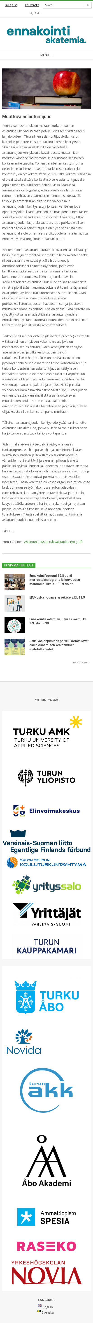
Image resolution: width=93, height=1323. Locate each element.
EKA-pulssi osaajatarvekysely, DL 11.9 (57, 597)
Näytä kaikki (81, 662)
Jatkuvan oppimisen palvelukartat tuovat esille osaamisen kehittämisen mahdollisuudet (58, 645)
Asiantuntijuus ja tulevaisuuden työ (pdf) (53, 542)
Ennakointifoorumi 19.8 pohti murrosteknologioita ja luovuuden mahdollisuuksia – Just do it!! (54, 580)
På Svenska (32, 5)
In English (11, 5)
